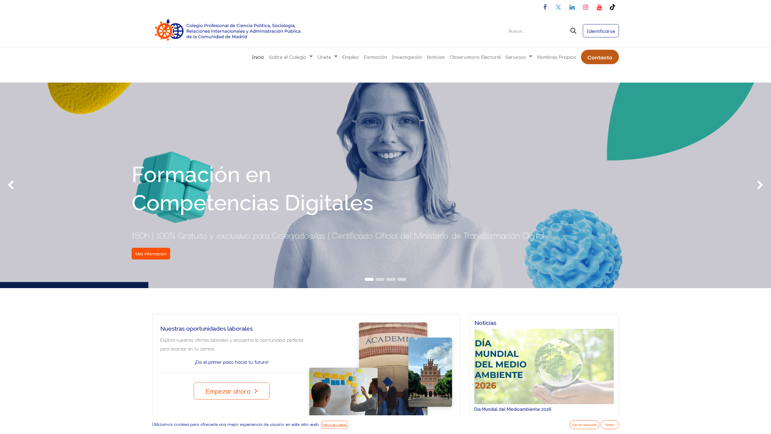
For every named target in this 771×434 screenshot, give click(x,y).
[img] (31, 185)
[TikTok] (613, 7)
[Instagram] (585, 7)
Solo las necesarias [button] (584, 424)
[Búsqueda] (573, 31)
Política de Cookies (334, 424)
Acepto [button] (609, 424)
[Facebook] (545, 7)
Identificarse (601, 31)
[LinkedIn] (572, 7)
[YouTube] (599, 7)
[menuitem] (258, 57)
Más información (151, 253)
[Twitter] (558, 7)
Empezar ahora (229, 390)
